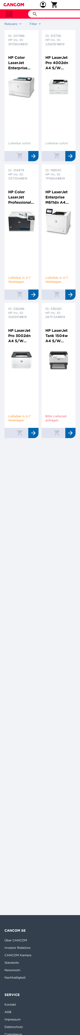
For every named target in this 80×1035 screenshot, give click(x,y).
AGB (7, 1012)
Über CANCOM (15, 940)
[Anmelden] (43, 5)
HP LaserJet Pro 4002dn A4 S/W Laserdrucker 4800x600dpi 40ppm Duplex (58, 63)
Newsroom (12, 970)
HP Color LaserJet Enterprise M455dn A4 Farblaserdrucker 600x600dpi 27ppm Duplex (21, 63)
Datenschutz (13, 1027)
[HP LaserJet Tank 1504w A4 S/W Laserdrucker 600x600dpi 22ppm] (58, 370)
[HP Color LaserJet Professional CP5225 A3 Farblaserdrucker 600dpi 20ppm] (21, 232)
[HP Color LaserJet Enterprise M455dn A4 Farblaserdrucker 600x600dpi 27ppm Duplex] (21, 97)
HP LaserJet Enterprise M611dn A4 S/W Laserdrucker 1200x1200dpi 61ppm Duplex (58, 197)
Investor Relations (17, 948)
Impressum (12, 1019)
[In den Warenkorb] (19, 155)
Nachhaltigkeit (14, 977)
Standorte (11, 962)
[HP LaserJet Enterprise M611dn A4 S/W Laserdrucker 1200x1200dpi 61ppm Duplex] (58, 232)
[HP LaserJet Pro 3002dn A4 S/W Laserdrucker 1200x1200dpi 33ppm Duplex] (21, 370)
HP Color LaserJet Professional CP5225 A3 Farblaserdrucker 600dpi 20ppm (21, 197)
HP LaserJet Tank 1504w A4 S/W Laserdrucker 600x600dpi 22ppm (57, 336)
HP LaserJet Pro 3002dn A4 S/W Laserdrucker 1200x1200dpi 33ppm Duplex (21, 336)
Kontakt (10, 1004)
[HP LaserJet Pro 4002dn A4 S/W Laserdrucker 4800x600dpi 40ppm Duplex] (58, 97)
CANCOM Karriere (17, 955)
